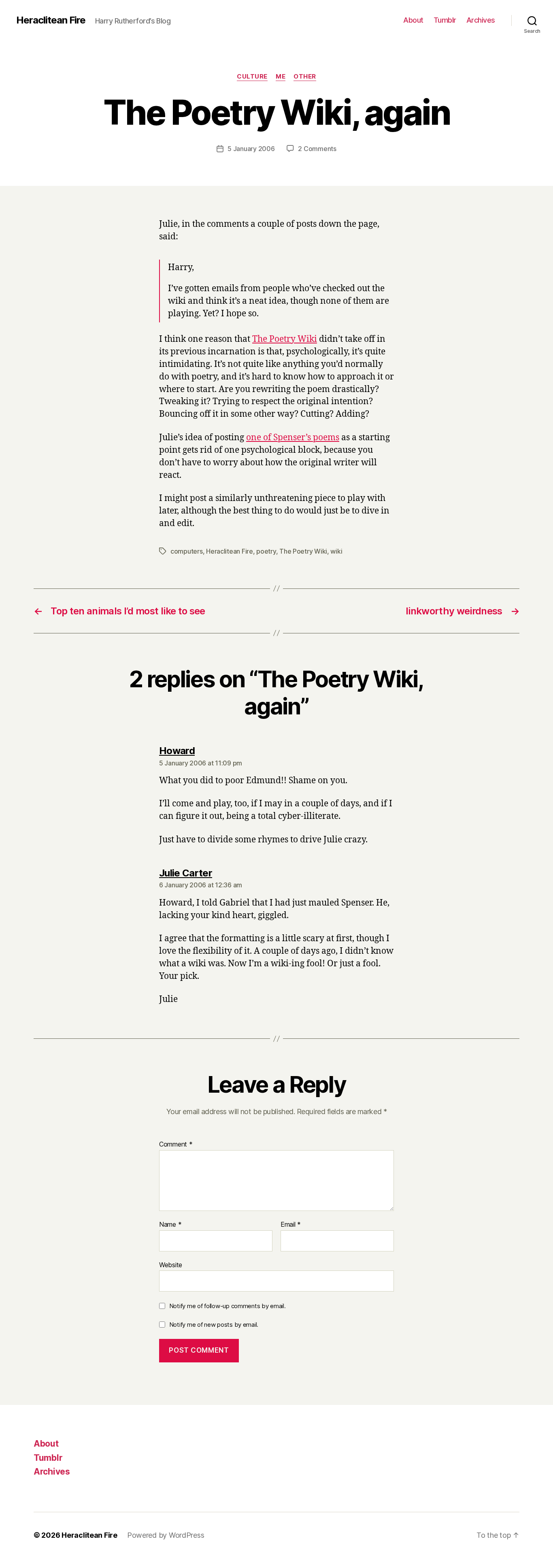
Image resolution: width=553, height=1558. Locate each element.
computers (186, 551)
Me (280, 76)
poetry (266, 551)
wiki (336, 551)
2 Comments (317, 149)
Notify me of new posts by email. (213, 1324)
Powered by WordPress (165, 1535)
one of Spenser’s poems (292, 437)
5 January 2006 (251, 149)
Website (170, 1264)
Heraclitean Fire (50, 20)
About (413, 20)
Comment (176, 1144)
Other (305, 76)
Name (170, 1224)
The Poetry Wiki (284, 339)
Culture (252, 76)
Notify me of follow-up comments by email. (227, 1306)
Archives (480, 20)
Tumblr (445, 20)
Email (291, 1224)
